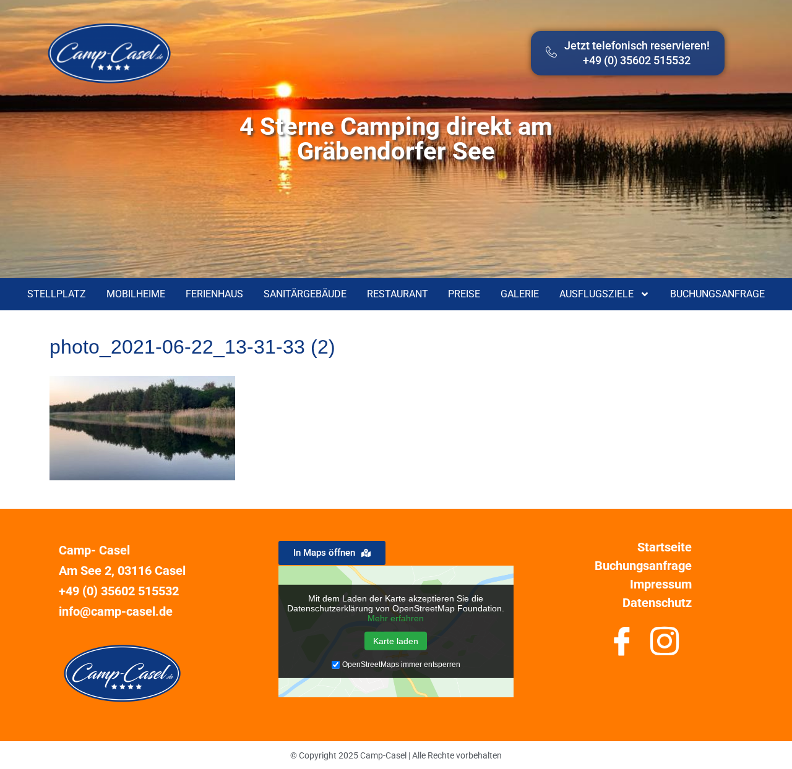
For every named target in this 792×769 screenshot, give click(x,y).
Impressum (661, 584)
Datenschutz (657, 603)
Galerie (520, 294)
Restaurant (397, 294)
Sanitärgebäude (305, 294)
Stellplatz (56, 294)
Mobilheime (135, 294)
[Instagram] (664, 646)
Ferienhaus (214, 294)
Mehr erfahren (396, 618)
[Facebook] (622, 646)
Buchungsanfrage (717, 294)
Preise (464, 294)
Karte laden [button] (395, 641)
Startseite (664, 547)
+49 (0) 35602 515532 (119, 591)
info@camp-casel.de (116, 611)
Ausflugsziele (596, 294)
